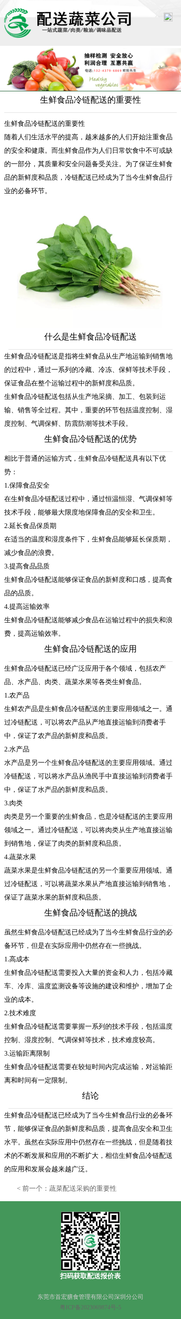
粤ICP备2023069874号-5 (90, 1307)
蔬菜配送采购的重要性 (83, 1188)
